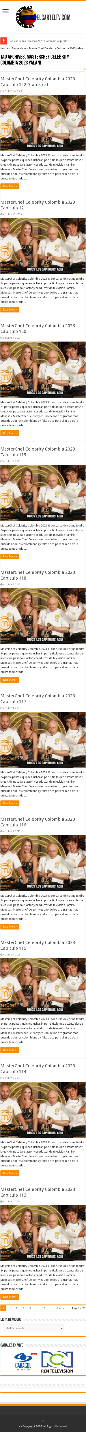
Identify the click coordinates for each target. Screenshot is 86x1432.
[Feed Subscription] (84, 69)
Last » (60, 1308)
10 (43, 1308)
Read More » (10, 186)
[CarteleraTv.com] (43, 16)
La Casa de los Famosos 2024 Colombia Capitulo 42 (40, 40)
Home (4, 48)
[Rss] (43, 1421)
